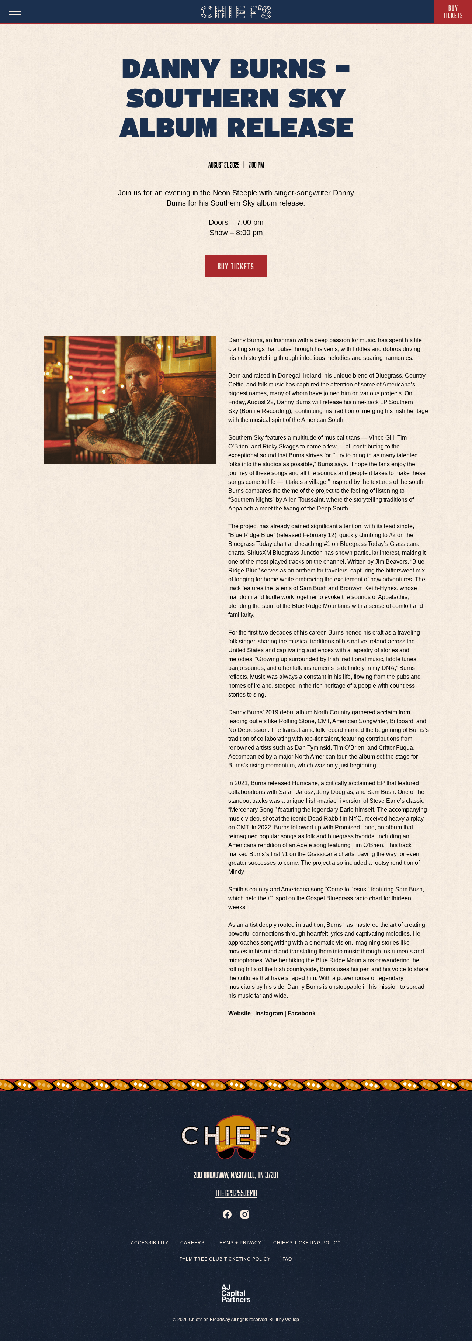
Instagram (269, 1013)
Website (239, 1013)
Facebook (302, 1013)
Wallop (292, 1319)
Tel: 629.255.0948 (236, 1191)
